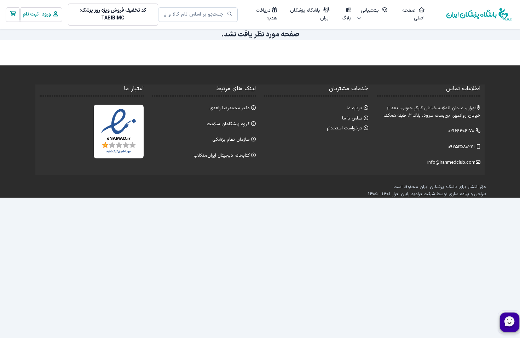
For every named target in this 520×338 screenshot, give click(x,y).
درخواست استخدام (344, 128)
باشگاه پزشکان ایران (310, 14)
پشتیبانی (371, 10)
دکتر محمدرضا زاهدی (230, 108)
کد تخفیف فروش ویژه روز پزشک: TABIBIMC (113, 14)
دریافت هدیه (266, 14)
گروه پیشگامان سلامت (228, 124)
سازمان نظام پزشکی (231, 139)
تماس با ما (352, 118)
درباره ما (354, 108)
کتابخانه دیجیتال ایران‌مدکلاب (222, 155)
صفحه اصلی (413, 14)
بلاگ (346, 18)
